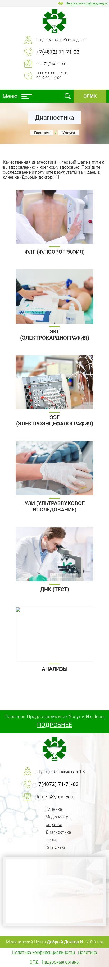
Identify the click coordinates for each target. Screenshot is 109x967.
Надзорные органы (61, 962)
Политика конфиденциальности (43, 952)
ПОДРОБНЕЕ (54, 725)
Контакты (55, 847)
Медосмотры (58, 816)
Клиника (54, 809)
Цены (51, 839)
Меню (10, 96)
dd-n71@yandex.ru (51, 64)
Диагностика (58, 832)
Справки (54, 824)
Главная (41, 132)
